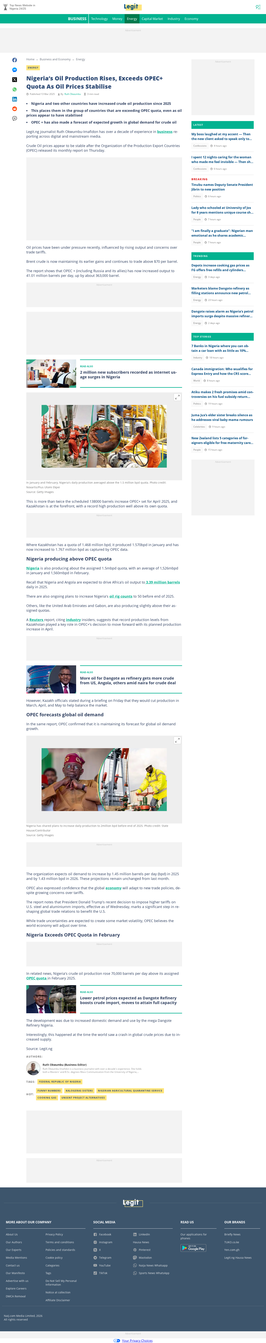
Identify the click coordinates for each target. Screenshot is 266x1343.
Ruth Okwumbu (72, 94)
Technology (99, 19)
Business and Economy (55, 59)
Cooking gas (47, 1097)
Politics (197, 196)
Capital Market (152, 19)
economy (114, 888)
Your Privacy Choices (137, 1341)
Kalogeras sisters (79, 1090)
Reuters (36, 619)
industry (73, 619)
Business (77, 18)
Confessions (200, 145)
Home (30, 59)
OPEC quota (37, 978)
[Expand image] (177, 397)
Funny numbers (49, 1090)
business (165, 131)
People (197, 219)
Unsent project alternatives (83, 1097)
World (196, 380)
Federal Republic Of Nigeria (60, 1081)
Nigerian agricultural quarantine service (130, 1090)
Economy (191, 19)
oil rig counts (120, 596)
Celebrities (199, 426)
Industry (174, 19)
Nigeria (32, 568)
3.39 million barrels (162, 582)
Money (117, 19)
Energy (132, 19)
